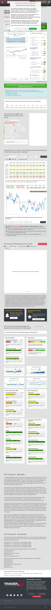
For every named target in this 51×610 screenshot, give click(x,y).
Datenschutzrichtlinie (35, 25)
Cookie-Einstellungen (17, 23)
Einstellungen (17, 28)
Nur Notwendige (25, 28)
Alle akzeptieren (33, 28)
